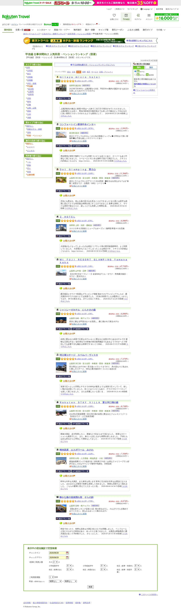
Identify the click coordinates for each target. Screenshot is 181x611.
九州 (29, 114)
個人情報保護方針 (40, 603)
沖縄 (29, 118)
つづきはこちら (120, 161)
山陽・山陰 (31, 108)
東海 (29, 102)
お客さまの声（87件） (85, 221)
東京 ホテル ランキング (79, 46)
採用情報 (69, 603)
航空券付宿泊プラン (80, 146)
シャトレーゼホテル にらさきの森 (78, 310)
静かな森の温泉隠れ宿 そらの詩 (76, 497)
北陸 (29, 98)
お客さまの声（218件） (85, 406)
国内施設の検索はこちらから (145, 85)
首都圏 (30, 80)
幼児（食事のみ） (56, 570)
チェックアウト (35, 557)
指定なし (30, 126)
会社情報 (27, 603)
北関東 (30, 77)
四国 (29, 111)
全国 (28, 67)
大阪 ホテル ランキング (146, 46)
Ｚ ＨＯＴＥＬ (67, 217)
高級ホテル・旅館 (34, 129)
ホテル (142, 71)
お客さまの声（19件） (85, 81)
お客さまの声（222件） (85, 454)
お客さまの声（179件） (85, 501)
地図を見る (86, 85)
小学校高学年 (54, 566)
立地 (73, 72)
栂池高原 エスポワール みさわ (76, 450)
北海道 (30, 71)
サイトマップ (132, 9)
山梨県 (31, 92)
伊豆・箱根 (31, 83)
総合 (69, 72)
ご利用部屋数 (34, 577)
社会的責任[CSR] (56, 603)
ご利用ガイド (119, 9)
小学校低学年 (88, 566)
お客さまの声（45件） (85, 314)
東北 (29, 74)
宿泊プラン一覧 (65, 98)
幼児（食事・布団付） (125, 566)
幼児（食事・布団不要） (124, 571)
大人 (50, 562)
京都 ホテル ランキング (124, 46)
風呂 (88, 72)
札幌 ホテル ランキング (57, 46)
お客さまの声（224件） (85, 173)
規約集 (78, 603)
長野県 (31, 94)
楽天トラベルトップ (31, 34)
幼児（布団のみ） (89, 570)
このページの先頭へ (149, 594)
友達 (29, 172)
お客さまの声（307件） (85, 128)
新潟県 (31, 89)
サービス (94, 72)
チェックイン (34, 553)
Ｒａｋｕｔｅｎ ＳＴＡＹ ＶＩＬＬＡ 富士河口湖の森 (89, 402)
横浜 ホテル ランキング (102, 46)
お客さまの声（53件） (85, 266)
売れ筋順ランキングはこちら (140, 40)
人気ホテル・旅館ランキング (54, 34)
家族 (29, 165)
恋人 (29, 168)
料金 (37, 581)
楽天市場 (159, 9)
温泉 (29, 132)
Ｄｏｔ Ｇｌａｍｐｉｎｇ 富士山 (78, 169)
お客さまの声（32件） (85, 359)
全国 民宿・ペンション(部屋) (79, 34)
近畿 (29, 105)
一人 (29, 162)
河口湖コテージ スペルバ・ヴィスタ (79, 355)
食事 (84, 72)
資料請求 (86, 603)
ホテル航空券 (147, 75)
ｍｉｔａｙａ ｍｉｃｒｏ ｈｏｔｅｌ (80, 77)
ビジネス (31, 151)
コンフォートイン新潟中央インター (78, 124)
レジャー (31, 147)
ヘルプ (109, 9)
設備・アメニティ (106, 72)
